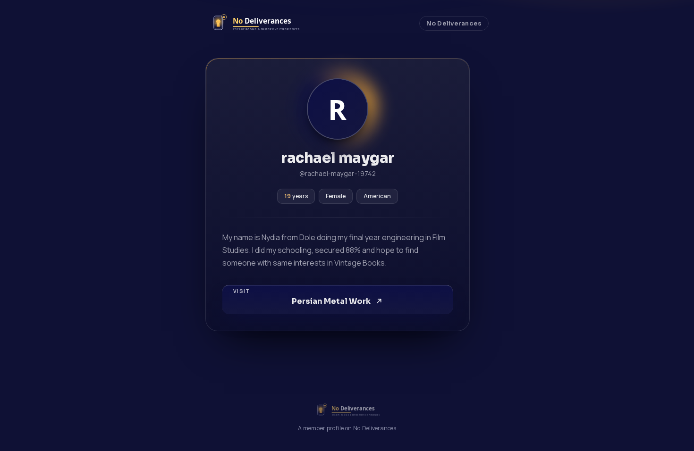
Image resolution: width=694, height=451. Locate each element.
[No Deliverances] (253, 23)
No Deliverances (454, 23)
